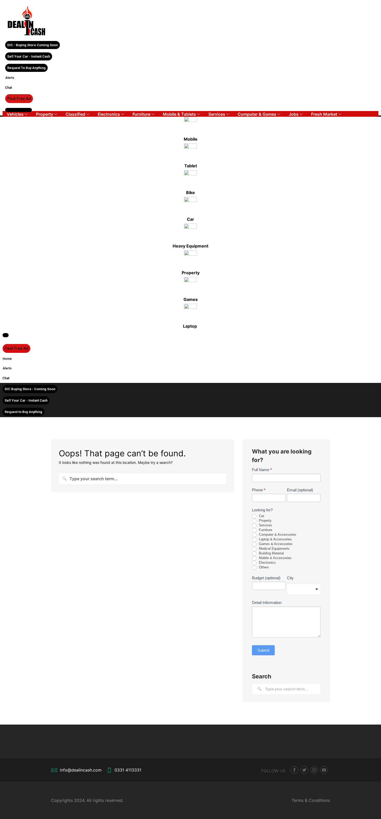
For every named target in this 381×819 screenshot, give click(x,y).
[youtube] (324, 770)
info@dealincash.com (81, 770)
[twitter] (304, 770)
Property (44, 114)
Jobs (294, 114)
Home (7, 359)
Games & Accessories (275, 544)
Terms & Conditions (311, 800)
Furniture (141, 114)
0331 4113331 (128, 770)
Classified (75, 114)
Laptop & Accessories (275, 539)
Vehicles (15, 114)
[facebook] (294, 770)
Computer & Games (257, 114)
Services (216, 114)
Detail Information (266, 602)
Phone (258, 490)
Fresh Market (324, 114)
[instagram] (314, 770)
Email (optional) (300, 490)
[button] (32, 45)
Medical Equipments (274, 548)
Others (263, 567)
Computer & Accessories (277, 534)
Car (261, 516)
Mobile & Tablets (179, 114)
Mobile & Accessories (275, 558)
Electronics (109, 114)
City (290, 578)
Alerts (9, 78)
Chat (8, 88)
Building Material (271, 553)
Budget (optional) (266, 578)
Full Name (262, 469)
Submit (263, 650)
